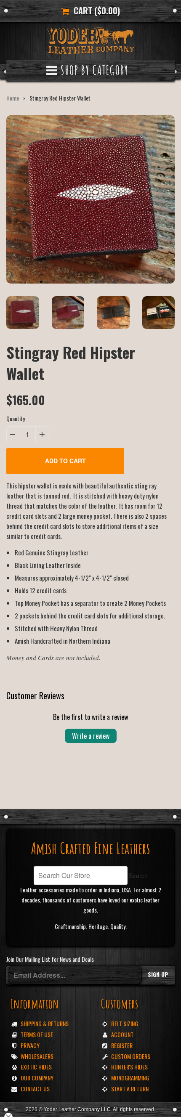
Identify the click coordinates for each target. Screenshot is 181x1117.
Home (12, 97)
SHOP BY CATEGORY (93, 70)
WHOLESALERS (37, 1056)
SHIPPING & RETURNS (45, 1023)
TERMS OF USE (37, 1034)
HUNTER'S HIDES (129, 1066)
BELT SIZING (124, 1023)
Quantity (15, 418)
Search (138, 875)
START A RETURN (130, 1088)
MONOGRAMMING (130, 1077)
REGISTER (122, 1045)
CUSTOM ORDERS (130, 1056)
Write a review (90, 736)
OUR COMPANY (37, 1077)
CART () (94, 10)
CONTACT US (35, 1088)
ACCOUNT (122, 1034)
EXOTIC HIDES (36, 1066)
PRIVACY (30, 1045)
